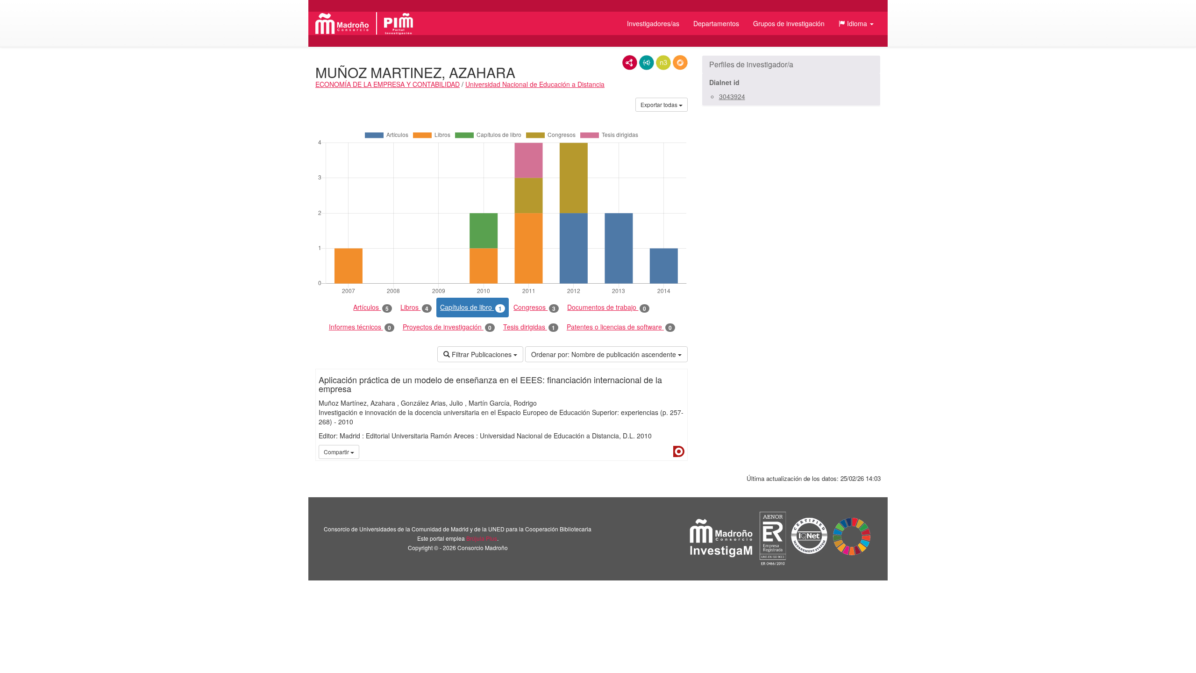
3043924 (732, 96)
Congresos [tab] (534, 307)
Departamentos (716, 23)
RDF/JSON (680, 62)
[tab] (791, 64)
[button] (856, 23)
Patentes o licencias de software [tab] (619, 327)
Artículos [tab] (371, 307)
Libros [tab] (414, 307)
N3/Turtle (663, 62)
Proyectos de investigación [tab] (447, 327)
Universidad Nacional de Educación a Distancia (535, 84)
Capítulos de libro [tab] (471, 307)
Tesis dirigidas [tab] (529, 327)
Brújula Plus (481, 538)
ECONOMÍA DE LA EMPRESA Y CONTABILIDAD (387, 84)
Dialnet (678, 451)
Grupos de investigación (789, 23)
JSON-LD (646, 62)
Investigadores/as (653, 23)
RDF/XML (629, 62)
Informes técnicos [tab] (360, 327)
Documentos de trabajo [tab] (606, 307)
